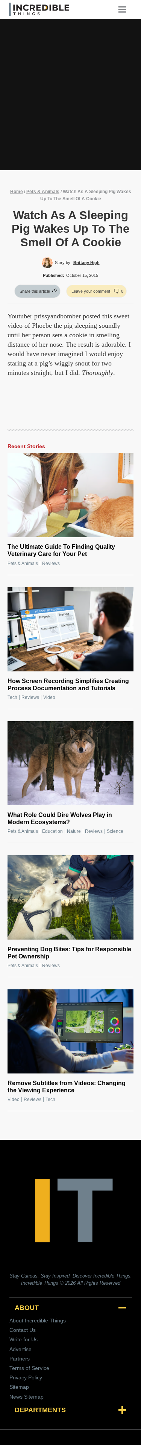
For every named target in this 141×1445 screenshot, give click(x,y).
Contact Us (22, 1330)
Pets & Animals (42, 191)
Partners (19, 1359)
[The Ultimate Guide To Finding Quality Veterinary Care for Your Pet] (70, 495)
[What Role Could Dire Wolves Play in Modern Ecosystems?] (70, 763)
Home (16, 191)
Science (115, 831)
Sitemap (19, 1387)
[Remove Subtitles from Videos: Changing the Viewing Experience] (70, 1031)
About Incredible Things (37, 1321)
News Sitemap (26, 1397)
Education (52, 831)
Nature (74, 831)
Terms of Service (29, 1368)
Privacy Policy (25, 1377)
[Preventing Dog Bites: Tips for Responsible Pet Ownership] (70, 897)
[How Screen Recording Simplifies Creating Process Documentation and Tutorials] (70, 629)
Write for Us (23, 1339)
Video (49, 697)
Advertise (20, 1349)
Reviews (51, 563)
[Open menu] (125, 9)
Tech (12, 697)
